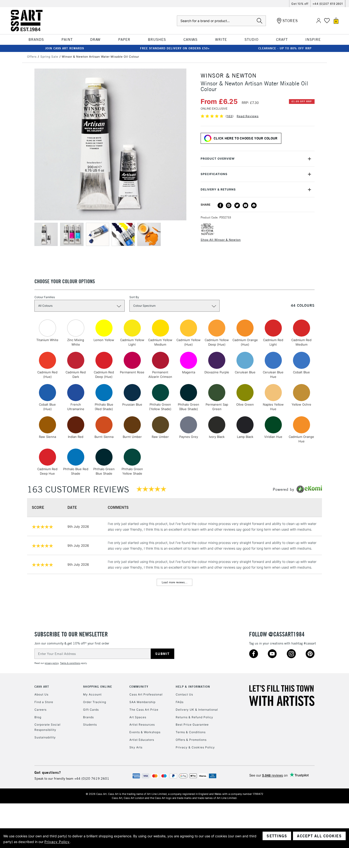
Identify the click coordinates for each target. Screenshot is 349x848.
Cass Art (41, 686)
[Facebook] (220, 205)
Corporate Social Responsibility (47, 727)
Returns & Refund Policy (194, 717)
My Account (92, 694)
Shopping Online (97, 686)
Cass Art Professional (146, 694)
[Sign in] (318, 21)
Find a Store (43, 702)
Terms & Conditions (191, 732)
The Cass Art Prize (143, 709)
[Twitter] (237, 205)
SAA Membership (142, 702)
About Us (41, 694)
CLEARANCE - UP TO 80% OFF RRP (284, 48)
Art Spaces (137, 717)
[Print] (254, 205)
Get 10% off (299, 3)
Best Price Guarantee (192, 724)
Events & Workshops (144, 732)
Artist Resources (142, 724)
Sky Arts (135, 747)
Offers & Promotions (191, 739)
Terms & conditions (70, 663)
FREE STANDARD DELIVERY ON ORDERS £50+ (175, 48)
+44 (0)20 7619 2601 (91, 778)
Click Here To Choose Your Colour (246, 138)
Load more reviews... (175, 582)
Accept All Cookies (319, 836)
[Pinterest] (228, 205)
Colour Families (44, 297)
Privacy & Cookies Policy (195, 747)
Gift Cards (91, 709)
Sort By (134, 297)
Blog (37, 717)
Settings (277, 836)
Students (90, 724)
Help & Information (193, 686)
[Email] (245, 205)
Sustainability (45, 737)
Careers (40, 709)
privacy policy (52, 663)
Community (138, 686)
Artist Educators (141, 739)
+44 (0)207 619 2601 (327, 3)
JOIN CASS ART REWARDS (64, 48)
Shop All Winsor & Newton (221, 239)
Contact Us (184, 694)
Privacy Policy (57, 842)
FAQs (180, 702)
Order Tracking (94, 702)
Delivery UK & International (197, 709)
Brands (88, 717)
